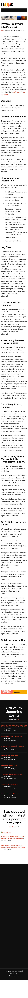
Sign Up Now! (5, 958)
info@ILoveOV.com (6, 877)
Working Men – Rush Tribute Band (12, 746)
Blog (2, 932)
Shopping (4, 915)
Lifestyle (3, 907)
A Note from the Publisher (13, 855)
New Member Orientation (9, 755)
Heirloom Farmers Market (9, 784)
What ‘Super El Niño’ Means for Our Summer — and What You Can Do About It (12, 838)
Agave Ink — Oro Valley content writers (12, 937)
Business (3, 910)
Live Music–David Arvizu (9, 765)
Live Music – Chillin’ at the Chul (11, 775)
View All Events (13, 719)
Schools (3, 912)
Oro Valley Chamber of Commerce (7, 893)
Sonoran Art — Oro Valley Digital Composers (14, 940)
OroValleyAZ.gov (5, 890)
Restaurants (4, 924)
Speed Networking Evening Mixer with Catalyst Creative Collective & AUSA (14, 726)
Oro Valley (4, 904)
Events (3, 927)
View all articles (13, 827)
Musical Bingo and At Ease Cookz (12, 736)
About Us (3, 930)
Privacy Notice (5, 882)
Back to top (13, 976)
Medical (3, 917)
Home (2, 902)
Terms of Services (6, 885)
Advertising (4, 935)
